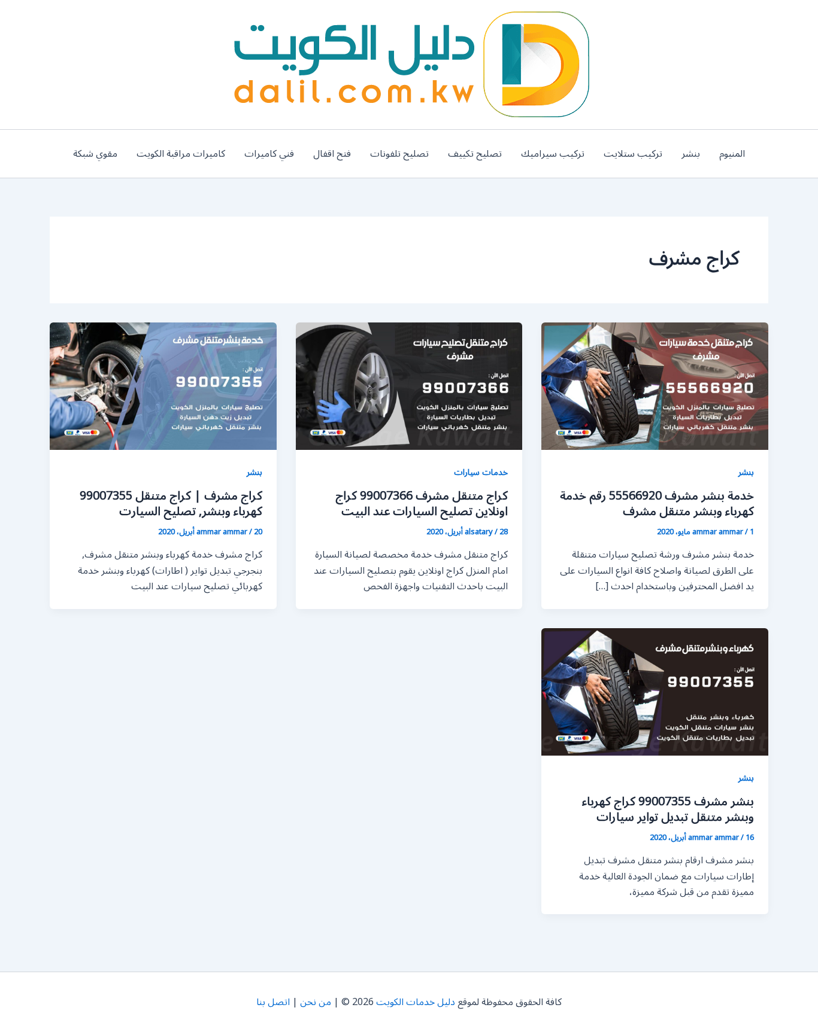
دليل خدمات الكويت (415, 1002)
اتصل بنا (273, 1002)
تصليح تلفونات (399, 154)
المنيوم (732, 154)
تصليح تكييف (475, 154)
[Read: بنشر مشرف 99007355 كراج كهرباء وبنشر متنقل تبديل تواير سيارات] (654, 691)
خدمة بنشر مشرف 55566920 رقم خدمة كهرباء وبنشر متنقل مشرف (657, 503)
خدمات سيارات (481, 472)
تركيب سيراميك (552, 154)
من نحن (315, 1002)
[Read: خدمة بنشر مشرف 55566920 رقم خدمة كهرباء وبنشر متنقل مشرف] (654, 386)
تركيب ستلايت (633, 154)
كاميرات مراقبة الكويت (181, 154)
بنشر (690, 154)
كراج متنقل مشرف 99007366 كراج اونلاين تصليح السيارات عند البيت (421, 503)
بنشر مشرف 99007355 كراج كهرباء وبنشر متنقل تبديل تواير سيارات (668, 809)
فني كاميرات (269, 154)
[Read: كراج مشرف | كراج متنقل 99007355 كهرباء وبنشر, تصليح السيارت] (163, 386)
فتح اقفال (332, 154)
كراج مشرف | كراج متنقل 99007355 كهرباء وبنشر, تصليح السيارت (171, 503)
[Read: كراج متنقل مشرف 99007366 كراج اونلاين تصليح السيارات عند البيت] (409, 386)
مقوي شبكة (95, 154)
